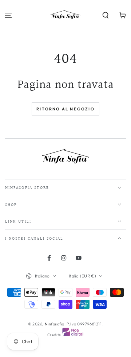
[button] (105, 15)
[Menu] (8, 15)
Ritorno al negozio (65, 108)
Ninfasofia (54, 323)
